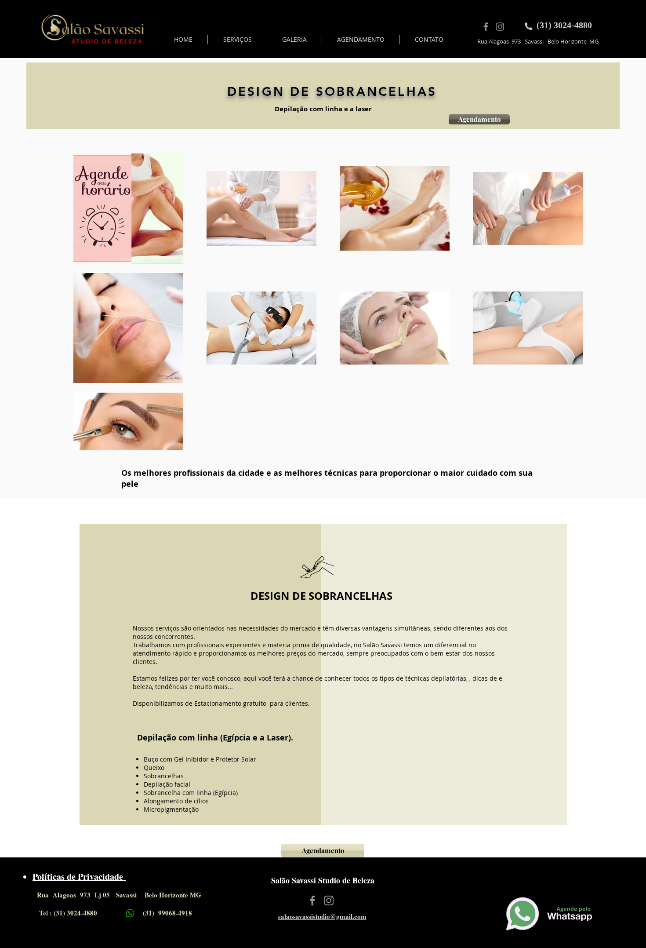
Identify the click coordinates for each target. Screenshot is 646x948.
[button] (237, 39)
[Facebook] (485, 26)
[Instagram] (499, 26)
